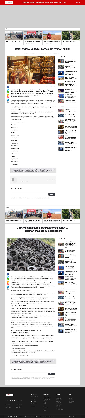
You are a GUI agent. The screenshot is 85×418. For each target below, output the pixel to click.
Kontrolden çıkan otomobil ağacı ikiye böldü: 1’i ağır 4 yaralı (70, 132)
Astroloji (70, 402)
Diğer (65, 2)
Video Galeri (35, 396)
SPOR (45, 406)
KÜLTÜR (60, 2)
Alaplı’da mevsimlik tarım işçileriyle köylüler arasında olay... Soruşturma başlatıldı (70, 137)
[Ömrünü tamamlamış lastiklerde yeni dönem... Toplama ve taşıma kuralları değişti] (31, 254)
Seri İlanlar (58, 406)
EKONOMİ (47, 2)
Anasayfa (8, 28)
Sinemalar (58, 405)
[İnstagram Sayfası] (11, 400)
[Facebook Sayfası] (6, 400)
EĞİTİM (45, 410)
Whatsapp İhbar (19, 406)
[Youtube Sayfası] (13, 400)
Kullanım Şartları (19, 404)
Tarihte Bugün (59, 403)
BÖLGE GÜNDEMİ (40, 2)
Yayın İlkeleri (8, 406)
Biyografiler (71, 399)
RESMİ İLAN (46, 407)
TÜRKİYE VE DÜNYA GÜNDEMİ (28, 2)
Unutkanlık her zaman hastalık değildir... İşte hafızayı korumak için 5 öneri (71, 73)
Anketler (70, 398)
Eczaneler (58, 401)
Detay (70, 416)
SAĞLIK (51, 2)
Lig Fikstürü (58, 402)
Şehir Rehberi (58, 408)
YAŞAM (55, 2)
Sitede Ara (71, 397)
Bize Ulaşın (34, 406)
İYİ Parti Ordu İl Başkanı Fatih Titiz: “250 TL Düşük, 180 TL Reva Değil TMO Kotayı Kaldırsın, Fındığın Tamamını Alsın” (70, 84)
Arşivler (34, 401)
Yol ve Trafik (58, 398)
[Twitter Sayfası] (8, 400)
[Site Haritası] (19, 400)
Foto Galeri (34, 394)
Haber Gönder (18, 407)
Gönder (51, 194)
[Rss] (17, 400)
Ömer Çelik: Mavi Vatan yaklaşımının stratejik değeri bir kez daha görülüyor (70, 96)
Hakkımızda (8, 404)
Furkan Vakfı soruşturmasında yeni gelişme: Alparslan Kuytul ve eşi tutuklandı (71, 149)
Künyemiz (34, 403)
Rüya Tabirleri (71, 401)
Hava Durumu (59, 397)
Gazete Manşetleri (59, 409)
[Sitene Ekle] (22, 400)
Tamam (75, 416)
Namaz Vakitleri (59, 399)
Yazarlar (34, 399)
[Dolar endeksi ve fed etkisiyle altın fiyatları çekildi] (31, 69)
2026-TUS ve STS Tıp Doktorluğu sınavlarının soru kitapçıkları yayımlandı (70, 91)
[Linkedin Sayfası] (15, 400)
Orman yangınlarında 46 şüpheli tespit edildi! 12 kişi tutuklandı (70, 61)
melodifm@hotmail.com (24, 181)
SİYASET (45, 409)
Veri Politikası (8, 407)
